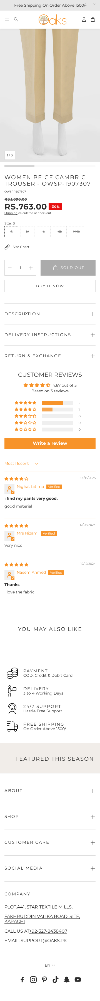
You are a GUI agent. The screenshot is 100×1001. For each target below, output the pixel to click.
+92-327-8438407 (48, 931)
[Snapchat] (66, 979)
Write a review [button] (50, 443)
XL (60, 231)
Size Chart (21, 247)
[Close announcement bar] (94, 4)
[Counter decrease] (10, 268)
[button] (7, 19)
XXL (76, 231)
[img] (16, 478)
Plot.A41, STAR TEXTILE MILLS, (38, 907)
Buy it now (50, 286)
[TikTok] (55, 979)
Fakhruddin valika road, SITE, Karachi (42, 918)
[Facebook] (22, 979)
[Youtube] (77, 979)
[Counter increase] (31, 268)
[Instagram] (33, 979)
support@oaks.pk (44, 940)
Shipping (11, 213)
